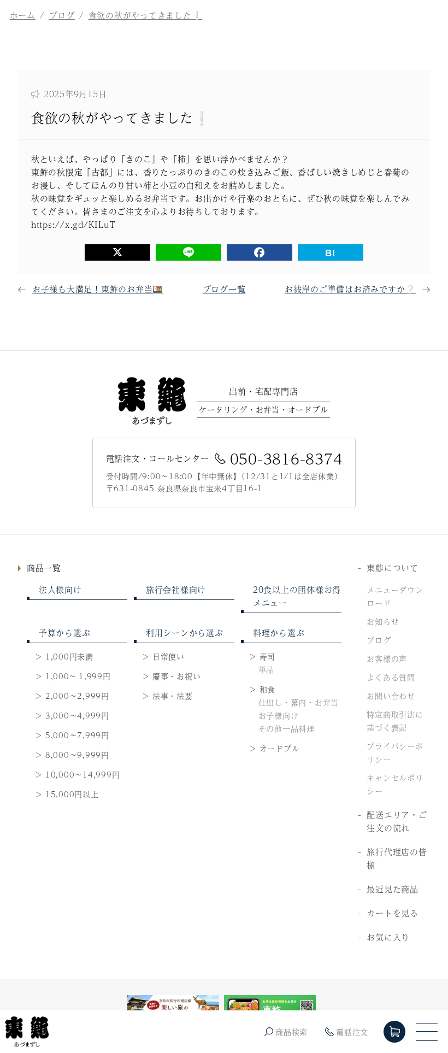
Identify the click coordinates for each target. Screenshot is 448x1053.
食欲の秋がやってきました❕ (146, 15)
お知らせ (383, 621)
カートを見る (392, 913)
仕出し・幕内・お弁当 (298, 702)
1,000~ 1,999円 (78, 676)
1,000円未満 (69, 656)
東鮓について (392, 567)
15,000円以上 (72, 794)
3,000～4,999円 (77, 715)
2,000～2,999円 (77, 696)
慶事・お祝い (176, 676)
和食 (268, 689)
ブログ (62, 15)
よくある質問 (391, 677)
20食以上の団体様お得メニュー (297, 596)
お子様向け (278, 715)
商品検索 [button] (291, 1032)
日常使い (168, 656)
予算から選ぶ (65, 632)
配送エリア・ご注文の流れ (397, 821)
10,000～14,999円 (82, 774)
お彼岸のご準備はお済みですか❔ (350, 289)
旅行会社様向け (176, 589)
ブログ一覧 (224, 289)
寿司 (268, 656)
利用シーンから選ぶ (184, 632)
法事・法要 (172, 696)
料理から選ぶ (279, 632)
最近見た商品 (392, 889)
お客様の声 (387, 658)
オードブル (280, 748)
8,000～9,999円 (77, 755)
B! (330, 253)
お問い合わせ (391, 696)
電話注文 (352, 1032)
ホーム (23, 15)
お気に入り (388, 937)
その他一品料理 (286, 728)
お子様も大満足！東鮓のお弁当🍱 (97, 289)
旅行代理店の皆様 (397, 858)
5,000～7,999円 (77, 735)
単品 (266, 669)
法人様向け (60, 589)
